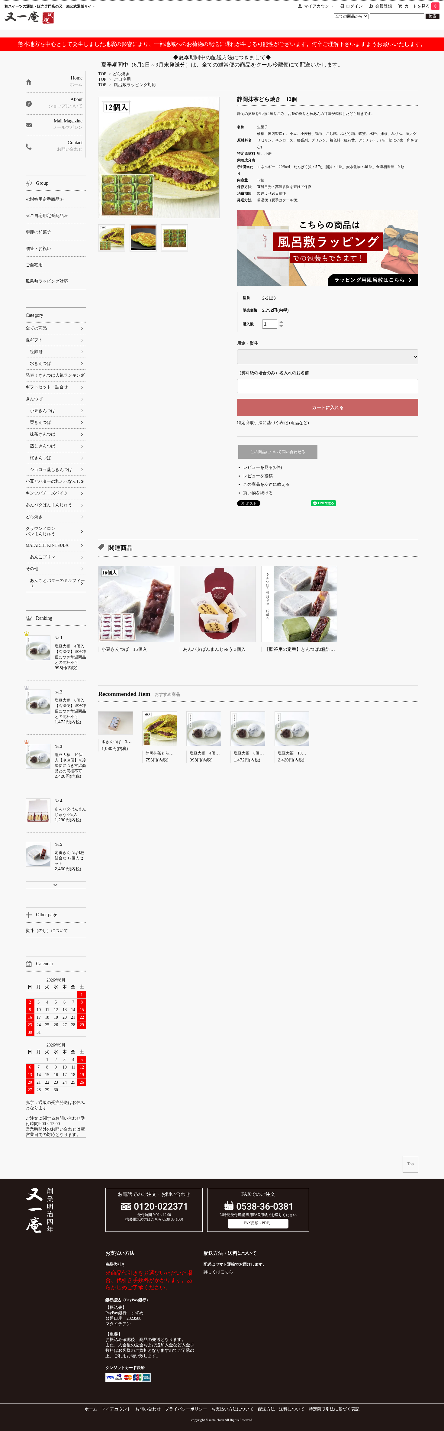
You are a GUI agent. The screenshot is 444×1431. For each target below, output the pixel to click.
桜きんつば (40, 458)
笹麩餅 (36, 351)
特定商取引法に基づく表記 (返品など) (273, 422)
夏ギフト (34, 340)
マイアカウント (318, 6)
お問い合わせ (148, 1409)
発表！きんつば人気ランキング (55, 375)
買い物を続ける (258, 493)
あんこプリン (42, 557)
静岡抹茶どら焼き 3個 (166, 753)
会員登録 (383, 6)
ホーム (91, 1409)
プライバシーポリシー (186, 1409)
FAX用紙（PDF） (258, 1223)
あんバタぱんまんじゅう (49, 505)
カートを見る (420, 6)
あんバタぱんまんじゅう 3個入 (214, 649)
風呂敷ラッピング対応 (135, 85)
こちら (226, 1272)
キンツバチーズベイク (47, 493)
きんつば (34, 399)
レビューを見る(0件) (262, 467)
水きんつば (40, 363)
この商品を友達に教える (266, 484)
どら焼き (121, 74)
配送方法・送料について (281, 1409)
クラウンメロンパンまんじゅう (40, 531)
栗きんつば (40, 422)
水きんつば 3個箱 (118, 741)
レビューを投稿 (258, 476)
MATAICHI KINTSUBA (47, 545)
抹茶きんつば (42, 434)
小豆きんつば (42, 410)
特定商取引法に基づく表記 (334, 1409)
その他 (32, 568)
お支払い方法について (232, 1409)
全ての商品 (36, 328)
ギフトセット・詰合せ (47, 387)
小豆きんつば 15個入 (124, 649)
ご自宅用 (122, 79)
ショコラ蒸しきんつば (51, 469)
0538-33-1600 (172, 1219)
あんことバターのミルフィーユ (57, 583)
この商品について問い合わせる (277, 451)
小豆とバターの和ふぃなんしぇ (55, 481)
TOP (102, 74)
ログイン (354, 6)
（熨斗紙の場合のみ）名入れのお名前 (273, 373)
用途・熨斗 (247, 343)
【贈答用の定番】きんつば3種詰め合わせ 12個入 (316, 649)
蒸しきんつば (42, 446)
